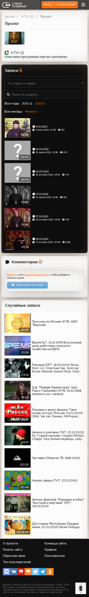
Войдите (12, 274)
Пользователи (54, 555)
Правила (50, 549)
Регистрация (66, 4)
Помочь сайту (13, 549)
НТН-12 (27, 16)
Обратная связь (14, 555)
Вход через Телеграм (29, 285)
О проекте (10, 543)
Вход (47, 4)
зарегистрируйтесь (36, 274)
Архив (9, 16)
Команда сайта (55, 543)
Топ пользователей (17, 562)
